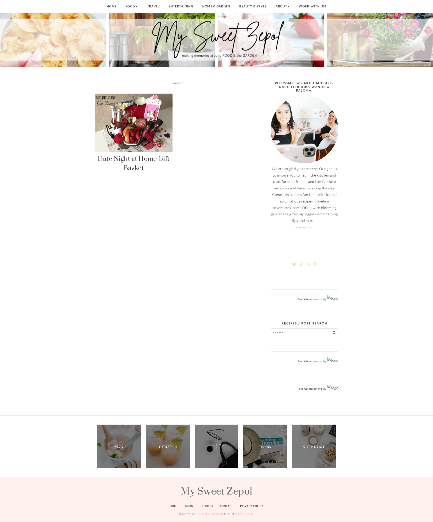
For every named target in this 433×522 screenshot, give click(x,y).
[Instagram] (308, 265)
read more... (304, 227)
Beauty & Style (253, 6)
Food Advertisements (310, 299)
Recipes (207, 505)
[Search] (334, 333)
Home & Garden (216, 6)
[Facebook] (301, 265)
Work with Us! (312, 6)
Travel (153, 6)
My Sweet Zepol (216, 491)
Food (130, 6)
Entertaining (180, 6)
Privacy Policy (251, 505)
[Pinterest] (315, 265)
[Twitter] (294, 265)
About (281, 6)
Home (112, 6)
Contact (226, 505)
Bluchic (247, 514)
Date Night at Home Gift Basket (133, 163)
